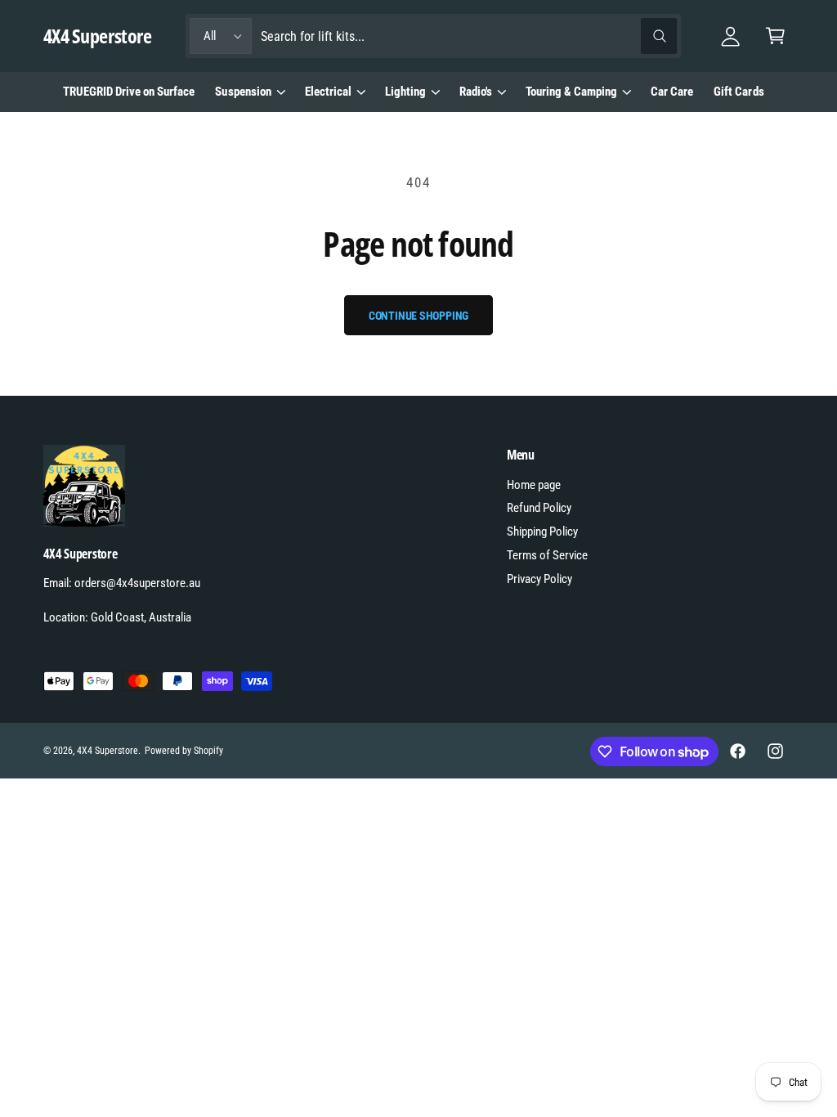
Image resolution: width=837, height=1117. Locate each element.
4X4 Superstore (107, 750)
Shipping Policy (542, 531)
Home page (534, 485)
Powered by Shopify (184, 750)
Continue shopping (419, 315)
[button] (775, 36)
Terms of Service (547, 555)
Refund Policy (539, 507)
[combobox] (469, 36)
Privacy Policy (539, 579)
